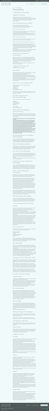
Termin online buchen (44, 405)
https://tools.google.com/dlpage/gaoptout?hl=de (19, 309)
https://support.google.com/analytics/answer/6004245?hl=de (28, 318)
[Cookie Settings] (47, 409)
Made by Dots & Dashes (45, 408)
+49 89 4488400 (28, 405)
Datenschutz (6, 408)
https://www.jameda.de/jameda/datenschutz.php (22, 387)
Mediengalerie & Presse (11, 408)
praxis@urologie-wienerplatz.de (35, 405)
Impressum (2, 408)
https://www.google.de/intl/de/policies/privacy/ (20, 399)
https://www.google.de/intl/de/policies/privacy (21, 352)
